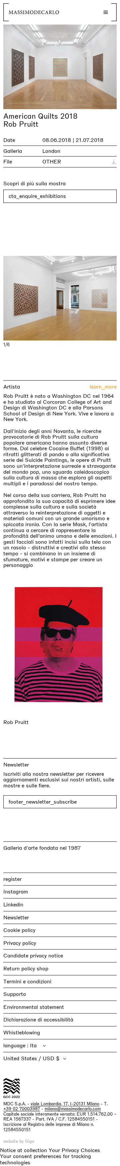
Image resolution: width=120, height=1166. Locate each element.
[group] (60, 298)
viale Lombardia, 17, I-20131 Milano (65, 1103)
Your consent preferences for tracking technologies (45, 1159)
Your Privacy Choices (74, 1150)
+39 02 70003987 (21, 1109)
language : (16, 1045)
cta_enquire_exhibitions (37, 196)
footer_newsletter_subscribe (43, 801)
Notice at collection (23, 1149)
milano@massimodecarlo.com (73, 1109)
